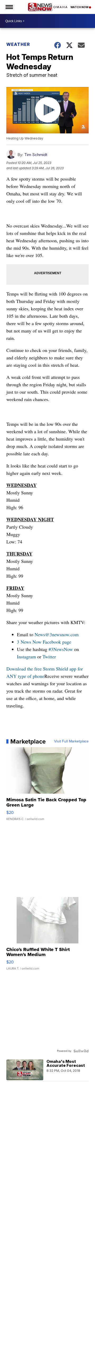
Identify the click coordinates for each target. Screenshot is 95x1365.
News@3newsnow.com (57, 634)
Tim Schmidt (35, 154)
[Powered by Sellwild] (81, 1051)
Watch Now (79, 7)
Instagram (26, 656)
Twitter (49, 656)
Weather (18, 44)
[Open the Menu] (9, 7)
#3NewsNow (61, 649)
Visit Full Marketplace (71, 741)
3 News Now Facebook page (44, 642)
